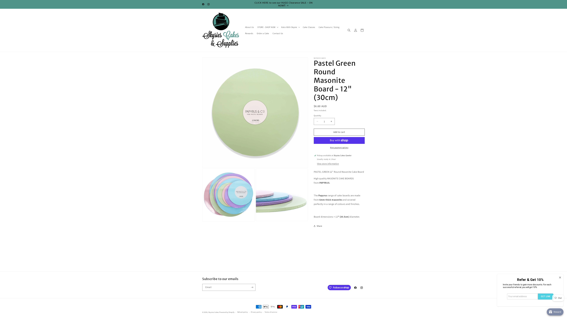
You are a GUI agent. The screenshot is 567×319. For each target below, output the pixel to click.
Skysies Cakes (213, 312)
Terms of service (271, 312)
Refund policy (242, 312)
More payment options (339, 147)
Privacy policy (256, 312)
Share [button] (319, 226)
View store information (328, 163)
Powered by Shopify (226, 312)
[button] (268, 27)
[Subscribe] (252, 287)
